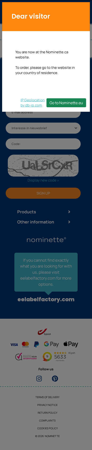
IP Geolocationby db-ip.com (33, 103)
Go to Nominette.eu (66, 102)
